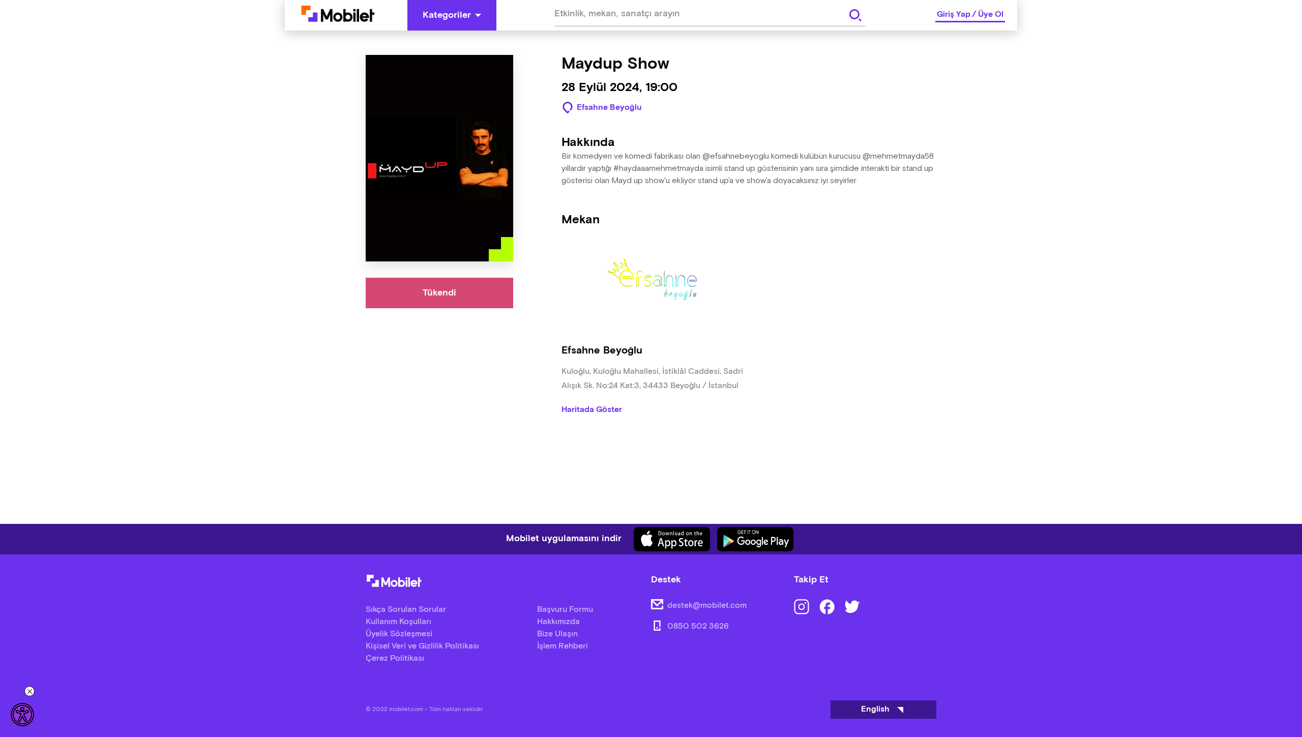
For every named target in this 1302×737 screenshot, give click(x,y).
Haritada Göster (591, 410)
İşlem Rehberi (562, 646)
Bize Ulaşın (557, 634)
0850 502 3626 (698, 626)
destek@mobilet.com (707, 605)
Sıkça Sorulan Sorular (406, 609)
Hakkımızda (558, 621)
